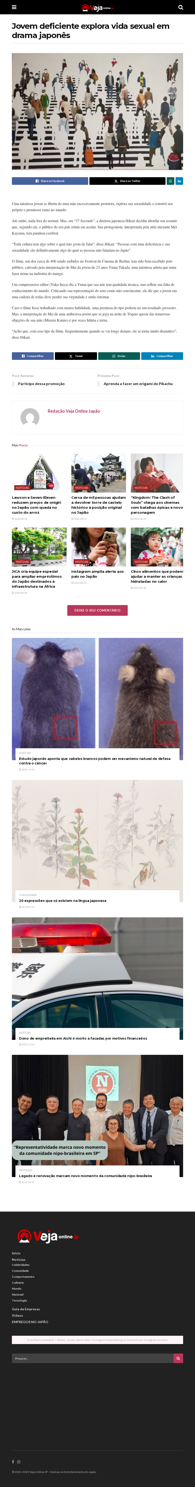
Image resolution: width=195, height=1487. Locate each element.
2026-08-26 (20, 518)
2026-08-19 (80, 582)
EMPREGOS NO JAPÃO (30, 1322)
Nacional (17, 1294)
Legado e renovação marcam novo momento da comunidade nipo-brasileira (85, 1176)
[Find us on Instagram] (18, 1462)
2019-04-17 (27, 906)
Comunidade (28, 895)
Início (16, 1253)
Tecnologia (19, 1300)
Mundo (16, 1288)
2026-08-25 (80, 518)
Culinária (18, 1282)
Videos (17, 1315)
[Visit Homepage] (97, 7)
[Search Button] (180, 7)
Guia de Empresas (26, 1309)
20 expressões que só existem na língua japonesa (62, 901)
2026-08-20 (139, 518)
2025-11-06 (27, 769)
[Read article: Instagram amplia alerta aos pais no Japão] (98, 547)
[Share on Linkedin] (179, 181)
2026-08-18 (139, 587)
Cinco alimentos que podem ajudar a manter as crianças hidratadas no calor (157, 576)
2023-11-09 (27, 1044)
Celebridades (20, 1265)
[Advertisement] (97, 1400)
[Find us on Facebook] (13, 1462)
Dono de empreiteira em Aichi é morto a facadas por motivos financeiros (83, 1038)
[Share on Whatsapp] (170, 181)
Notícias (22, 487)
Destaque (25, 1170)
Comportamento (23, 1276)
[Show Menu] (14, 7)
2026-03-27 (27, 1182)
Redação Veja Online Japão (74, 411)
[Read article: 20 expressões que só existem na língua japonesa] (97, 841)
